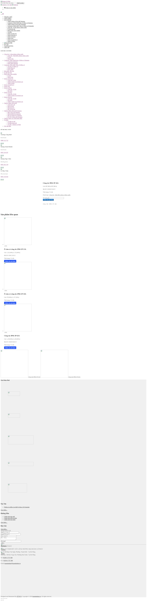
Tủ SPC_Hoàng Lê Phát (14, 124)
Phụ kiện (9, 91)
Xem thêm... (4, 510)
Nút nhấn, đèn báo (9, 71)
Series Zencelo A (12, 35)
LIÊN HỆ (6, 47)
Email (3, 534)
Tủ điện (9, 32)
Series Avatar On (12, 33)
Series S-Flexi (11, 41)
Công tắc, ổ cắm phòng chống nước (17, 27)
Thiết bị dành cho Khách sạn (15, 81)
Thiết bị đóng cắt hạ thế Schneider (16, 24)
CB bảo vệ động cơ (12, 66)
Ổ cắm (9, 57)
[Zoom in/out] (6, 598)
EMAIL (15, 5)
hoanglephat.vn (36, 596)
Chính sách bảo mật (9, 516)
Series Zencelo (8, 97)
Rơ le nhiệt (10, 69)
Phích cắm (10, 77)
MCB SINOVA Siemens (14, 114)
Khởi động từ (11, 68)
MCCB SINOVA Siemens (14, 115)
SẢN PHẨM (7, 20)
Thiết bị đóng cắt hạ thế (10, 103)
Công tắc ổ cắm (11, 80)
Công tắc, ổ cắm (11, 89)
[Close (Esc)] (1, 598)
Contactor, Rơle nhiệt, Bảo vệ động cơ (14, 65)
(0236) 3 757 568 (7, 5)
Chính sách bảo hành (9, 519)
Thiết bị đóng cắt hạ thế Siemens (16, 21)
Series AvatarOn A (12, 39)
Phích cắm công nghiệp (13, 30)
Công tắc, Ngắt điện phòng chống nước (18, 55)
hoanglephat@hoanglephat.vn (13, 563)
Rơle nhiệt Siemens (12, 63)
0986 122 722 (4, 140)
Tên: (2, 532)
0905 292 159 (4, 164)
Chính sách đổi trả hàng (10, 518)
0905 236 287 (4, 152)
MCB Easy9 (10, 108)
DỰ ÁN (6, 44)
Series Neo (10, 38)
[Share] (3, 598)
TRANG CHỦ (8, 17)
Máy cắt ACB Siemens (13, 112)
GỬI (2, 543)
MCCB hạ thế (11, 109)
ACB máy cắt (11, 104)
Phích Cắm (10, 59)
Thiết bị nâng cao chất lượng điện (13, 118)
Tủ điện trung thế (12, 123)
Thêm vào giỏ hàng (48, 199)
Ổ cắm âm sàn (11, 29)
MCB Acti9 (10, 106)
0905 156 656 (4, 176)
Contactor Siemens (12, 62)
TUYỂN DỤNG (8, 46)
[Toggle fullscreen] (4, 598)
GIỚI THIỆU (7, 18)
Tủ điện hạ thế (11, 121)
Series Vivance (11, 36)
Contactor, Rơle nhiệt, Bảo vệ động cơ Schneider (20, 26)
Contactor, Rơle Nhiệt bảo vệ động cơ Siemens (20, 23)
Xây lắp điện (7, 126)
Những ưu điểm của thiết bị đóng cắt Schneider (17, 507)
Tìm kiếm (20, 3)
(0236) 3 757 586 (8, 560)
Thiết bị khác (11, 83)
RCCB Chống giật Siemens (14, 117)
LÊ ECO (19, 596)
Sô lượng (45, 198)
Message (3, 541)
